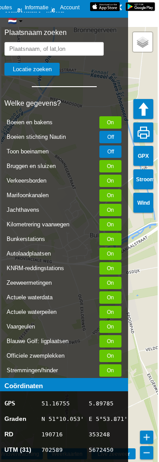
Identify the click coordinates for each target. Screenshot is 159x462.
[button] (142, 42)
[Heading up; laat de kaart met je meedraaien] (143, 109)
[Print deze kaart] (143, 132)
